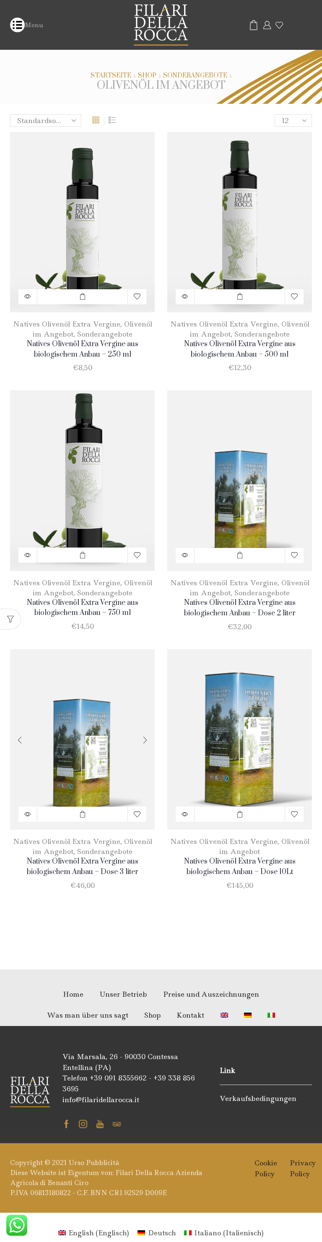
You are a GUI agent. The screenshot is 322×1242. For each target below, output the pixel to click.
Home (73, 994)
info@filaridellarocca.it (100, 1099)
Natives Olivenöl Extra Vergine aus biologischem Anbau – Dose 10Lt (240, 867)
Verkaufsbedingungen (258, 1098)
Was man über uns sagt (87, 1015)
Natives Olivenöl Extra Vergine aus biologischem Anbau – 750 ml (82, 608)
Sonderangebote (195, 76)
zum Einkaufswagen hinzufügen (82, 296)
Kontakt (190, 1015)
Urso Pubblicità (94, 1162)
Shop (147, 76)
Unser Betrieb (123, 994)
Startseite (111, 76)
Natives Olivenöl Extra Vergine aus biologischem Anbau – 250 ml (82, 349)
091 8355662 (125, 1078)
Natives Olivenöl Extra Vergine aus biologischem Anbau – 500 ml (240, 349)
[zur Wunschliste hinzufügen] (137, 296)
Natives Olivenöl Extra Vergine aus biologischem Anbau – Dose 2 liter (240, 608)
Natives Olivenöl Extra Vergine (66, 324)
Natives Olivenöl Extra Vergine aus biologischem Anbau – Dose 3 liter (82, 867)
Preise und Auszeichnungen (211, 994)
